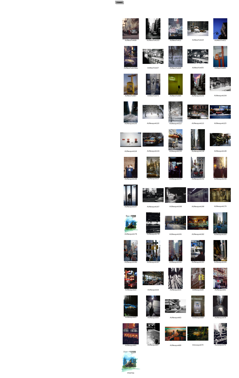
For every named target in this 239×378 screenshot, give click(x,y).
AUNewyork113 (198, 123)
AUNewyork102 (198, 96)
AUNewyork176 (131, 234)
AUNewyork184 (131, 262)
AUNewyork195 (220, 262)
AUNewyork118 (131, 151)
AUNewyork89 (175, 345)
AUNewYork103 (153, 40)
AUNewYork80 (175, 96)
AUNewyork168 (175, 206)
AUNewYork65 (220, 68)
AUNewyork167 (153, 207)
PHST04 (130, 373)
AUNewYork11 (175, 40)
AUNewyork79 (220, 318)
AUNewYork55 (198, 68)
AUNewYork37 (153, 68)
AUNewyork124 (153, 151)
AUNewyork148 (131, 179)
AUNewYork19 (198, 40)
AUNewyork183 (220, 234)
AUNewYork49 (175, 68)
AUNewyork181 (175, 234)
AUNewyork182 (198, 234)
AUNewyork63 (175, 318)
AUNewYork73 (153, 96)
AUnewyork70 (197, 345)
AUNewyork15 (153, 179)
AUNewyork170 (220, 206)
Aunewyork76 (220, 345)
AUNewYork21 (220, 40)
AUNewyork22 (130, 290)
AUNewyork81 (130, 345)
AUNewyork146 (220, 151)
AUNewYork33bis (131, 68)
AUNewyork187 (153, 262)
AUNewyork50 (153, 318)
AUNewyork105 (131, 123)
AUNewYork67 (130, 96)
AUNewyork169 (198, 206)
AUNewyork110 (153, 123)
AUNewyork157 (131, 207)
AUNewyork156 (220, 179)
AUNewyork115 (220, 123)
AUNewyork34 (153, 290)
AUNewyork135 (175, 151)
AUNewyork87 (153, 345)
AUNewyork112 (175, 123)
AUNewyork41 (220, 290)
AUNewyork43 (130, 317)
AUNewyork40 (198, 290)
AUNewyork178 (153, 234)
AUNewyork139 (198, 151)
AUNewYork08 (130, 40)
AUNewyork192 (175, 262)
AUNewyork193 (198, 262)
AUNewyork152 (198, 179)
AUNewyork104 (220, 96)
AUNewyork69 (198, 318)
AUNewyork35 (175, 290)
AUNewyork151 (175, 179)
